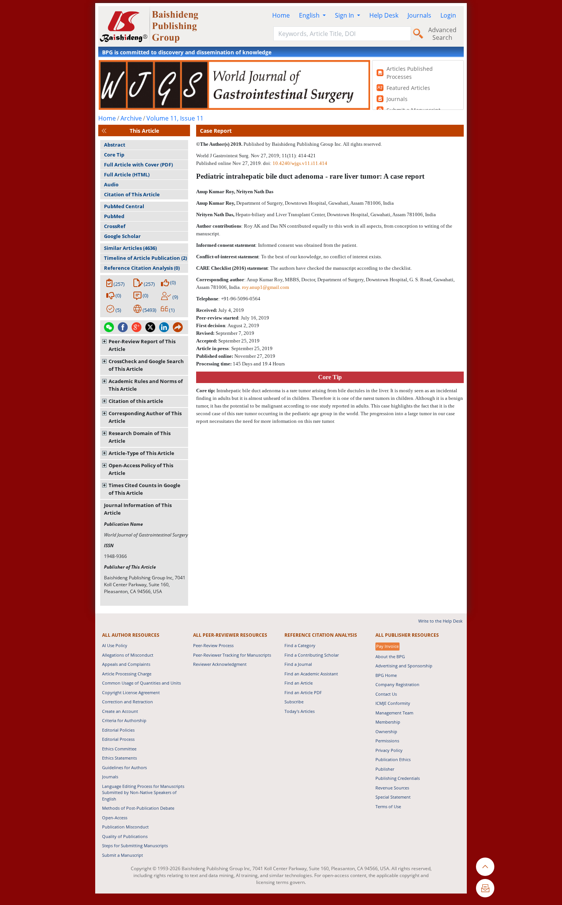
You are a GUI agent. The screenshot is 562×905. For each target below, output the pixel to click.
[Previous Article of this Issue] (104, 130)
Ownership (386, 731)
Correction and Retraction (127, 701)
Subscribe (294, 701)
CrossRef (114, 226)
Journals (419, 15)
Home (281, 15)
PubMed (114, 216)
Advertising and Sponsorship (403, 666)
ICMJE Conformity (392, 703)
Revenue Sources (392, 788)
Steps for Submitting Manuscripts (135, 845)
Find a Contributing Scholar (311, 655)
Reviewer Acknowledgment (220, 664)
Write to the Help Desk (440, 621)
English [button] (310, 15)
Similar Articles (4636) (130, 248)
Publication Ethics (393, 759)
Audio (111, 184)
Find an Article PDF (303, 692)
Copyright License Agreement (131, 692)
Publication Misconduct (125, 827)
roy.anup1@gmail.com (265, 287)
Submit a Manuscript (122, 855)
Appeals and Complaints (126, 664)
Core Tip (114, 154)
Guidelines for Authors (124, 767)
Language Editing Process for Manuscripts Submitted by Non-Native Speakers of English (143, 792)
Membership (387, 722)
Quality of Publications (125, 836)
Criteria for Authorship (124, 720)
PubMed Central (124, 206)
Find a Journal (298, 664)
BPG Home (386, 675)
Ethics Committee (119, 749)
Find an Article (298, 683)
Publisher (384, 769)
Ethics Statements (119, 758)
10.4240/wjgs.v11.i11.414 (300, 163)
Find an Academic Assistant (311, 674)
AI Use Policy (114, 645)
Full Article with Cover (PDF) (138, 164)
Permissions (387, 741)
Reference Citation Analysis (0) (142, 267)
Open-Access (114, 817)
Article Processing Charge (126, 674)
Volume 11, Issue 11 (174, 118)
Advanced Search (442, 33)
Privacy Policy (389, 750)
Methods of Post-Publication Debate (138, 808)
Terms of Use (388, 806)
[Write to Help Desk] (485, 888)
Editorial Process (118, 739)
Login (448, 15)
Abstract (114, 144)
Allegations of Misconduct (127, 655)
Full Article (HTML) (126, 174)
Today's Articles (299, 711)
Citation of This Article (132, 194)
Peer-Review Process (213, 645)
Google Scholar (122, 236)
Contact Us (386, 694)
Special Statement (393, 797)
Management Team (394, 713)
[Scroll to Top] (485, 867)
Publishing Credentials (397, 778)
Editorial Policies (118, 730)
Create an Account (120, 711)
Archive (131, 118)
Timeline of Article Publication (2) (145, 257)
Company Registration (397, 684)
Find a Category (299, 645)
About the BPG (390, 656)
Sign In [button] (345, 15)
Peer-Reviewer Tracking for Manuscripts (232, 655)
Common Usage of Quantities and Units (141, 683)
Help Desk (383, 15)
